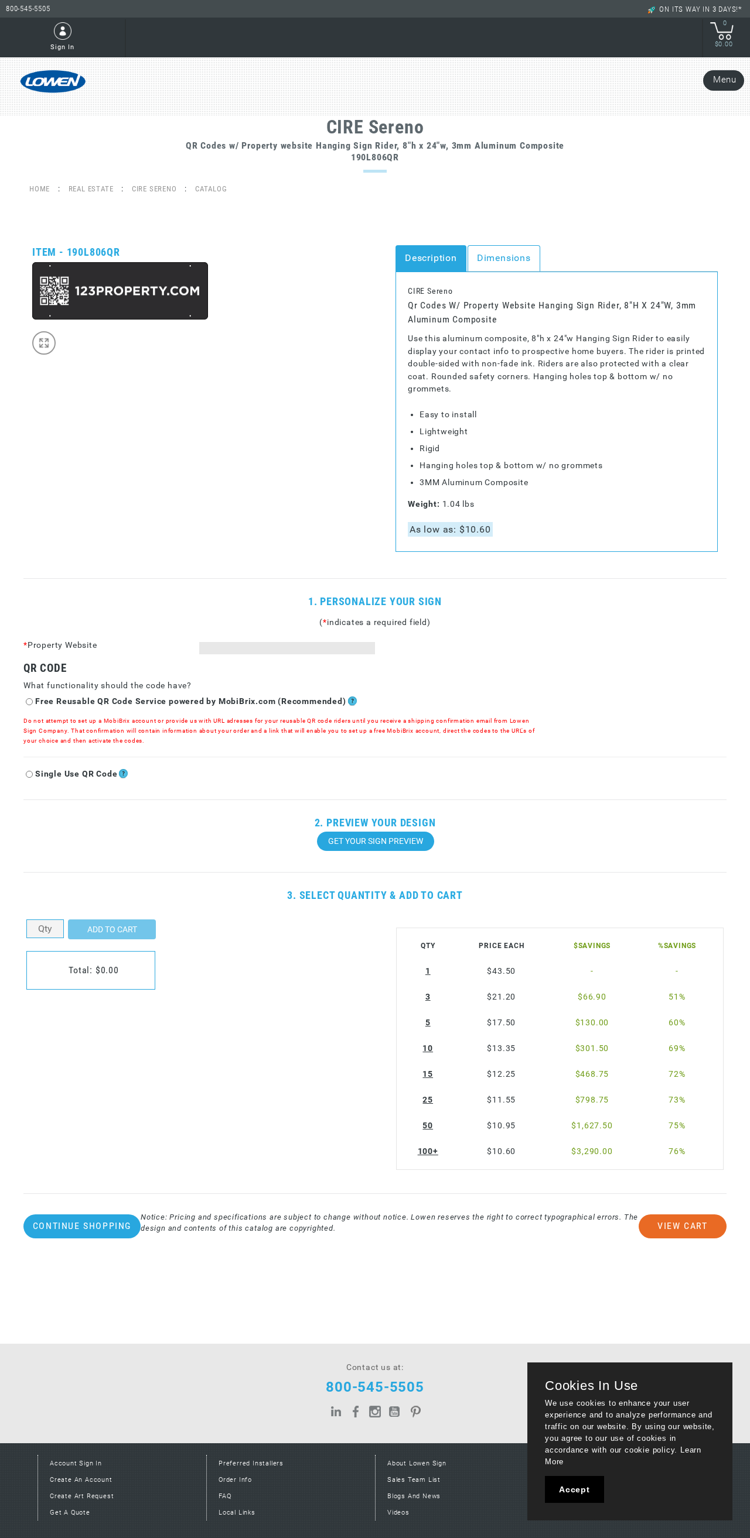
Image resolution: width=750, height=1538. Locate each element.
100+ (428, 1151)
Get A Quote (70, 1512)
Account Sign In (76, 1463)
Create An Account (81, 1480)
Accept (574, 1489)
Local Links (237, 1512)
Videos (398, 1512)
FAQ (225, 1496)
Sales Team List (414, 1480)
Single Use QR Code (76, 774)
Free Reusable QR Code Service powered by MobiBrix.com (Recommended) (190, 701)
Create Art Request (82, 1496)
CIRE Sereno (154, 188)
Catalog (211, 188)
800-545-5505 (28, 8)
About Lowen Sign (416, 1463)
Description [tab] (431, 257)
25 (427, 1100)
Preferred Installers (251, 1463)
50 (427, 1126)
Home (39, 188)
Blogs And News (414, 1496)
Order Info (235, 1480)
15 (427, 1074)
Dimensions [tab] (504, 257)
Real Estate (91, 188)
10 (427, 1048)
